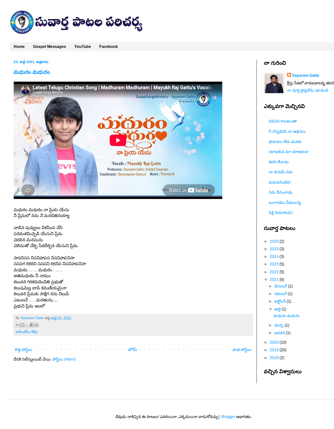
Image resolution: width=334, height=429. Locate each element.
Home (19, 46)
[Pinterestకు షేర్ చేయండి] (36, 324)
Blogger (228, 417)
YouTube (82, 46)
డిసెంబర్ (281, 286)
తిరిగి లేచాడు (279, 162)
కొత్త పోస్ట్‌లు (23, 350)
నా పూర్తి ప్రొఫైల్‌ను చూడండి (307, 90)
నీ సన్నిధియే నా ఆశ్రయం (287, 131)
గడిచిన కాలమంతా (283, 121)
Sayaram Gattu (305, 75)
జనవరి (280, 333)
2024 (274, 256)
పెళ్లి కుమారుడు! (281, 212)
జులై (278, 309)
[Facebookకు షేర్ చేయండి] (31, 324)
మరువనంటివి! (279, 182)
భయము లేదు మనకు (285, 142)
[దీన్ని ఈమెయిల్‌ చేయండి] (17, 324)
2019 (274, 350)
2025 (274, 249)
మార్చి (279, 325)
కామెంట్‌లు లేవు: (27, 332)
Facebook (108, 46)
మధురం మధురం (32, 72)
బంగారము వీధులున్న (285, 202)
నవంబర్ (281, 294)
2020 (274, 342)
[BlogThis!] (22, 324)
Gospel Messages (49, 46)
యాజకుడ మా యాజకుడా (288, 152)
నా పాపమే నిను (281, 172)
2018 (274, 358)
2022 (274, 272)
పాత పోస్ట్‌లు (242, 350)
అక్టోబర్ (280, 301)
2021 (274, 279)
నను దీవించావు (280, 192)
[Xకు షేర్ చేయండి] (27, 324)
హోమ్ (132, 350)
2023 (274, 264)
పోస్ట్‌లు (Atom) (64, 359)
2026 (274, 241)
